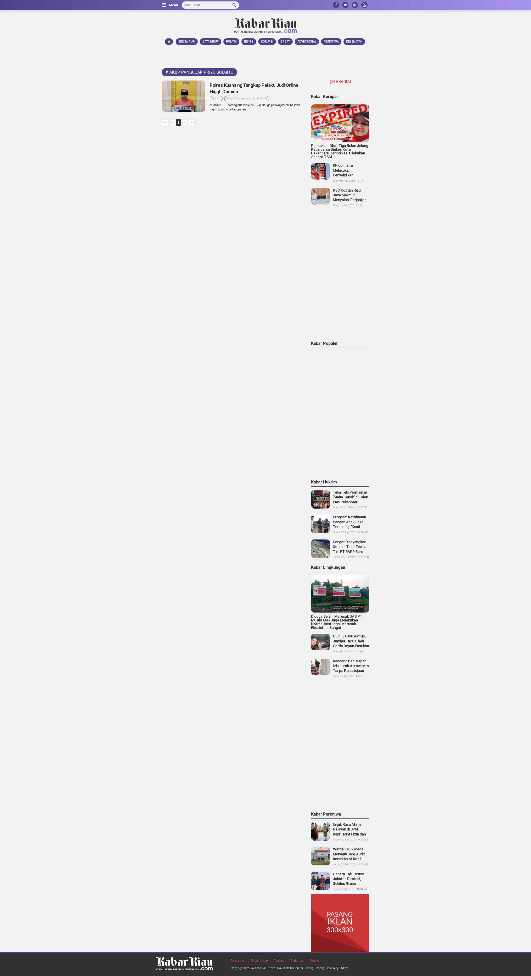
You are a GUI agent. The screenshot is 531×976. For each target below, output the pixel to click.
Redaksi (315, 960)
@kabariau (341, 81)
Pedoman (297, 960)
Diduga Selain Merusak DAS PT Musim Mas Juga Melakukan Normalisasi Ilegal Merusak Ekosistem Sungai (336, 622)
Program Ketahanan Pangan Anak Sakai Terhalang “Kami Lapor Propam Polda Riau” (350, 527)
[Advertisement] (265, 56)
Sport (285, 41)
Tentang (279, 960)
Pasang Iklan (259, 960)
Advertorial (306, 41)
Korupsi (267, 41)
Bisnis (248, 41)
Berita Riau (186, 41)
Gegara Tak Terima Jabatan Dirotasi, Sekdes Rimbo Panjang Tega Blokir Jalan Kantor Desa (349, 884)
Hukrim (216, 98)
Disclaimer (238, 960)
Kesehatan (354, 41)
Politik (231, 41)
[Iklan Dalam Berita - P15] (340, 923)
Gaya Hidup (210, 41)
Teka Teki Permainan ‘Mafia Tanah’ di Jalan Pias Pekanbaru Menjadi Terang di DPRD (350, 502)
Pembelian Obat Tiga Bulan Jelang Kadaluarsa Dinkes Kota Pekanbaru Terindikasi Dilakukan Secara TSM (339, 151)
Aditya (344, 968)
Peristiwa (331, 41)
